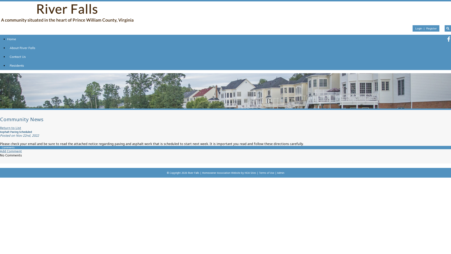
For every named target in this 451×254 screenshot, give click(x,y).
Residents (17, 66)
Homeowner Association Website (221, 172)
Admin (280, 172)
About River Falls (22, 48)
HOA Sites (250, 172)
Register (431, 28)
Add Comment (11, 151)
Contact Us (18, 57)
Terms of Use (266, 172)
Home (11, 39)
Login (418, 28)
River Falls (193, 172)
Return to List (10, 128)
